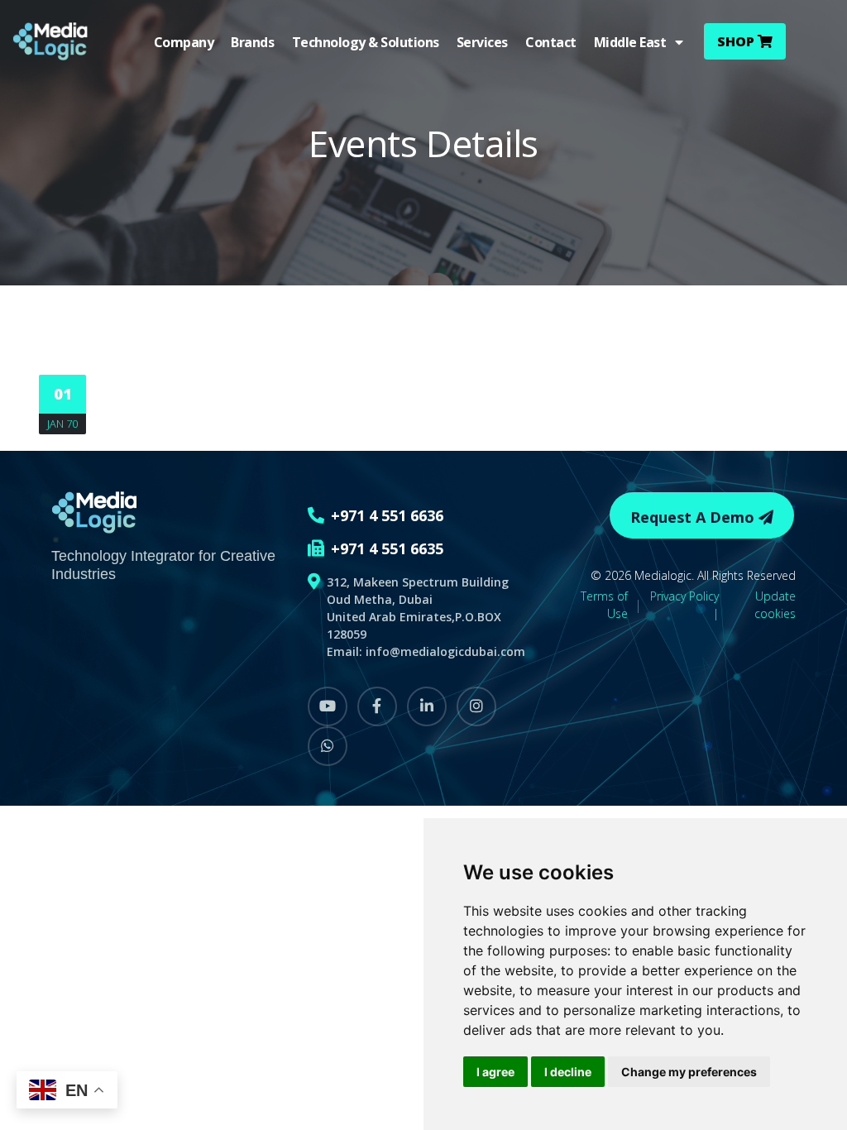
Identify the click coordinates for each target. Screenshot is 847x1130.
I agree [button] (495, 1072)
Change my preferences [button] (689, 1072)
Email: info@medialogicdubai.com (426, 651)
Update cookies (775, 604)
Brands (252, 42)
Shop (737, 41)
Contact (551, 42)
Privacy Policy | (684, 604)
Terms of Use (604, 604)
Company (184, 42)
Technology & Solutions (365, 42)
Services (482, 42)
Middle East (634, 42)
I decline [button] (567, 1072)
